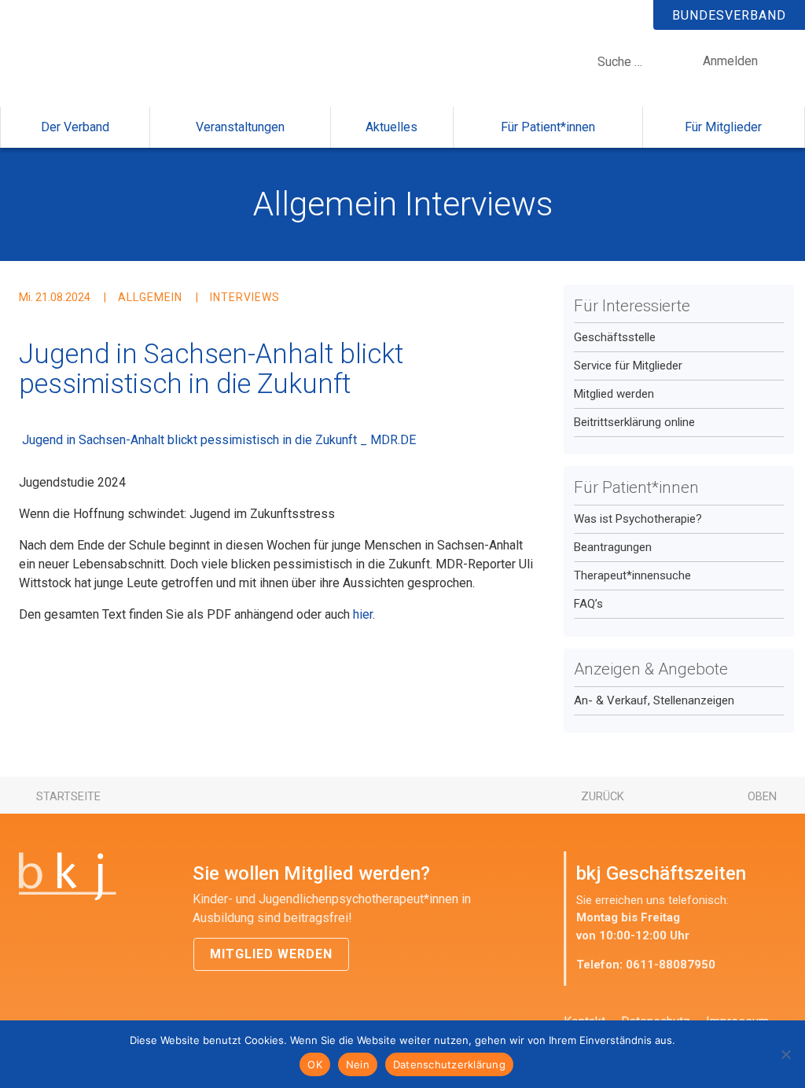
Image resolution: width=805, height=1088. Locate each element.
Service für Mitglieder (628, 365)
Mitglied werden (614, 394)
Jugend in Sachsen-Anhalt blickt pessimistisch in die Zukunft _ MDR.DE (219, 439)
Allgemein (325, 204)
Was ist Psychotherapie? (638, 519)
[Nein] (785, 1054)
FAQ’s (588, 604)
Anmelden (730, 60)
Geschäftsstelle (615, 337)
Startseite (68, 796)
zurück (602, 796)
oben (762, 796)
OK (314, 1064)
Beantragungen (613, 547)
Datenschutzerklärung (449, 1064)
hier (363, 614)
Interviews (479, 204)
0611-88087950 (670, 965)
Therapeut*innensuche (632, 575)
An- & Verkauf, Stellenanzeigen (654, 700)
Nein (357, 1064)
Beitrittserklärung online (634, 422)
